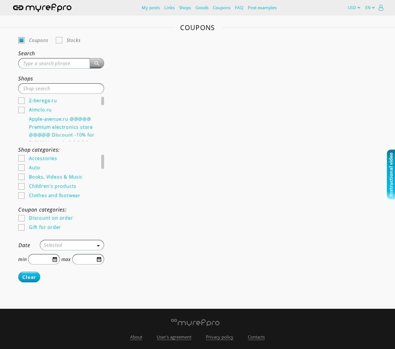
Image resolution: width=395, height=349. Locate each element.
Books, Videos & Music (56, 177)
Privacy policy (219, 337)
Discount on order (51, 218)
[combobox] (72, 245)
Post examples (262, 7)
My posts (151, 7)
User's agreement (174, 337)
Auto (34, 167)
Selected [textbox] (53, 245)
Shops (185, 7)
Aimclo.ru (40, 109)
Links (169, 7)
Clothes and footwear (54, 195)
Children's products (52, 186)
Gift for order (45, 227)
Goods (201, 7)
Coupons (221, 7)
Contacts (256, 337)
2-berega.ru (43, 100)
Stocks (74, 40)
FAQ (239, 7)
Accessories (43, 158)
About (136, 337)
